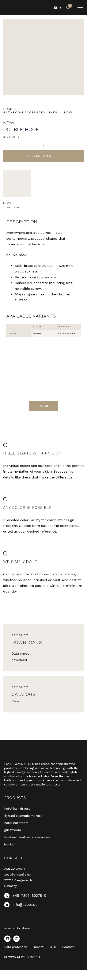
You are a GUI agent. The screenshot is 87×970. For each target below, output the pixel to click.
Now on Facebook (17, 928)
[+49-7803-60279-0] (43, 896)
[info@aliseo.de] (43, 905)
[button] (80, 7)
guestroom (12, 830)
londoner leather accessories (27, 837)
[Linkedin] (7, 938)
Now (68, 112)
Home (8, 108)
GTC (53, 947)
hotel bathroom (16, 823)
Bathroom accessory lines (30, 112)
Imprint (38, 947)
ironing (9, 844)
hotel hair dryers (17, 809)
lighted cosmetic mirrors (23, 816)
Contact (68, 947)
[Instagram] (16, 938)
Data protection (15, 947)
